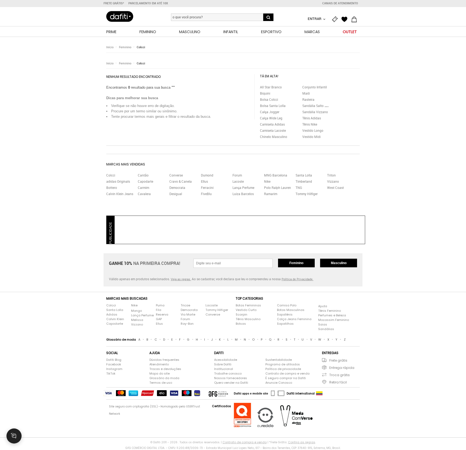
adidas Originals (118, 181)
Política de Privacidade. (297, 279)
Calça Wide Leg (271, 118)
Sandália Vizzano (315, 112)
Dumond (207, 175)
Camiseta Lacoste (273, 130)
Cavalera (144, 194)
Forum (237, 175)
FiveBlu (206, 194)
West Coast (335, 187)
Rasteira (308, 99)
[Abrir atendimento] (14, 436)
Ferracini (207, 187)
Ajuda (322, 306)
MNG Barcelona (275, 175)
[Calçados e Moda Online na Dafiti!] (119, 16)
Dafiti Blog (113, 360)
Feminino (125, 47)
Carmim (143, 187)
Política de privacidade (283, 369)
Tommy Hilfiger (307, 194)
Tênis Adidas (311, 118)
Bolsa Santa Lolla (273, 105)
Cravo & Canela (180, 181)
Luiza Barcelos (243, 194)
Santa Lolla (304, 175)
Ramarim (270, 194)
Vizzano (333, 181)
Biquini (265, 93)
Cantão (143, 175)
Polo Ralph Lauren (277, 187)
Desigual (175, 194)
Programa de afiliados (282, 364)
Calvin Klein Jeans (119, 194)
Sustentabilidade (278, 360)
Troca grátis (339, 375)
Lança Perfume (243, 187)
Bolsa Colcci (269, 99)
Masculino (339, 263)
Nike (267, 181)
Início (110, 47)
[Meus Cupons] (336, 19)
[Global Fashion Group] (218, 393)
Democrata (177, 187)
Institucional (223, 369)
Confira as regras (301, 442)
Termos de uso (160, 383)
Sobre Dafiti (222, 364)
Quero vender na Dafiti (231, 383)
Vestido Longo (312, 130)
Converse (176, 175)
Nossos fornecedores (230, 378)
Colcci (141, 47)
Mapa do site (159, 373)
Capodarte (145, 181)
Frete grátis (338, 360)
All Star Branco (271, 87)
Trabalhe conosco (228, 373)
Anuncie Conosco (278, 383)
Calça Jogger (269, 112)
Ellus (204, 181)
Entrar (315, 18)
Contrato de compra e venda (287, 373)
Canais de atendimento (340, 3)
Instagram (114, 369)
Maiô (306, 93)
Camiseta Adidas (272, 124)
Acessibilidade (225, 360)
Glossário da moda (164, 378)
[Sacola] (355, 19)
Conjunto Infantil (314, 87)
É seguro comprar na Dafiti (285, 378)
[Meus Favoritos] (345, 19)
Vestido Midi (311, 136)
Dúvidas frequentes (164, 360)
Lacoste (238, 181)
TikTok (110, 373)
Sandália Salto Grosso (318, 105)
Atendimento (159, 364)
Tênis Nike (309, 124)
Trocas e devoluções (165, 369)
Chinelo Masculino (273, 136)
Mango (136, 311)
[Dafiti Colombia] (319, 393)
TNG (299, 187)
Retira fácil (338, 382)
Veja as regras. (181, 279)
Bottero (111, 187)
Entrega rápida (341, 367)
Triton (331, 175)
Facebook (113, 364)
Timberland (304, 181)
